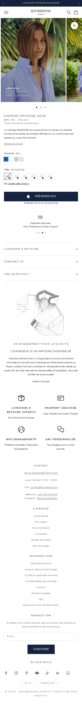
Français (48, 683)
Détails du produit (13, 144)
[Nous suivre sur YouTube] (37, 673)
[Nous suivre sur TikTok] (47, 673)
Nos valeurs (41, 522)
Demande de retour (41, 563)
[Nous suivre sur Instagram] (16, 673)
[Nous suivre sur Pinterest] (27, 673)
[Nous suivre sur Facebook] (6, 673)
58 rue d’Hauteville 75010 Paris (41, 473)
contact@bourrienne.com (44, 487)
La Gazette (41, 534)
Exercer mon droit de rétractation (41, 605)
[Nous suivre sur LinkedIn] (58, 673)
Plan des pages (41, 546)
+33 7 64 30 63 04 (47, 494)
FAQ (41, 599)
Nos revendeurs (41, 528)
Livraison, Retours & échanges (41, 569)
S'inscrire (41, 649)
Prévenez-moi (45, 196)
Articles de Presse (41, 540)
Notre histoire (41, 516)
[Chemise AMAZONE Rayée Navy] (16, 159)
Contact (41, 587)
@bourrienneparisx (47, 498)
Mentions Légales (41, 593)
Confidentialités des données (41, 581)
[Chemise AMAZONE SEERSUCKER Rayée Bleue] (21, 159)
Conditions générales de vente (41, 575)
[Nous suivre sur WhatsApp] (68, 673)
